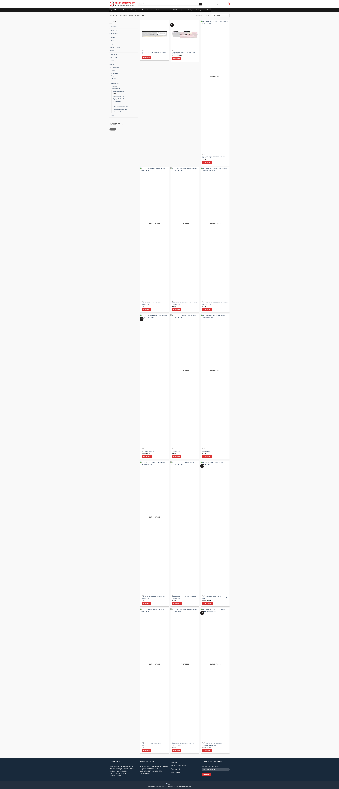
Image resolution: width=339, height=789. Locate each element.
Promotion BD (186, 786)
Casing (113, 70)
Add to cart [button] (147, 456)
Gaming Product (192, 10)
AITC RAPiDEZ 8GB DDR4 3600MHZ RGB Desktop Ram (214, 450)
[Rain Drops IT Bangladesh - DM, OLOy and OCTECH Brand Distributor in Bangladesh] (122, 4)
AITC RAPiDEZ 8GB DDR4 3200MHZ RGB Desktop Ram (154, 597)
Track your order (176, 769)
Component (113, 30)
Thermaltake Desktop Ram (120, 106)
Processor (114, 86)
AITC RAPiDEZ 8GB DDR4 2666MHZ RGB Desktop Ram (184, 597)
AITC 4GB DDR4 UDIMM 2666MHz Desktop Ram (154, 53)
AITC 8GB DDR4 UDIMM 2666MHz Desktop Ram (154, 744)
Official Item (113, 61)
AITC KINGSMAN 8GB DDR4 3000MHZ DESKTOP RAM (183, 744)
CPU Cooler (114, 73)
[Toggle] (136, 27)
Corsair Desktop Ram (119, 96)
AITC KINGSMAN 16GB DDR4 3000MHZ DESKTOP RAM (213, 156)
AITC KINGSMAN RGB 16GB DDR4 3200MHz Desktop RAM (212, 744)
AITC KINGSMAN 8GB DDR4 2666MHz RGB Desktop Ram (184, 303)
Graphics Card (115, 76)
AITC (114, 93)
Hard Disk (114, 78)
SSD (112, 115)
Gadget (200, 10)
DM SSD (112, 40)
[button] (217, 4)
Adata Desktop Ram (118, 91)
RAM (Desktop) (134, 15)
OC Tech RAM (117, 101)
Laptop (111, 50)
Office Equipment (180, 10)
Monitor (158, 10)
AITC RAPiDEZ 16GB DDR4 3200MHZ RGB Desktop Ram (184, 450)
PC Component (135, 10)
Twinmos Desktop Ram (119, 111)
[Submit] (200, 4)
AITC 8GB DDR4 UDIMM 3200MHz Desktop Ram (214, 597)
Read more (146, 57)
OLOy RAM (116, 104)
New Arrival (207, 10)
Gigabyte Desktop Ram (119, 99)
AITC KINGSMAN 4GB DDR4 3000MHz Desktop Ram (153, 303)
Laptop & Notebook (115, 10)
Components (113, 33)
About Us (174, 762)
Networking (150, 10)
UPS (143, 10)
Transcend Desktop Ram (120, 109)
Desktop (125, 10)
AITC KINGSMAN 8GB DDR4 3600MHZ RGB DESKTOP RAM (215, 303)
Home (111, 15)
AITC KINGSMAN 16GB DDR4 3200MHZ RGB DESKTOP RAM (153, 450)
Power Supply (115, 83)
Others (111, 64)
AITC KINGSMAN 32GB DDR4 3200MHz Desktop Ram (183, 53)
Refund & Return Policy (178, 765)
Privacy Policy (175, 772)
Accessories (166, 10)
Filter (113, 129)
